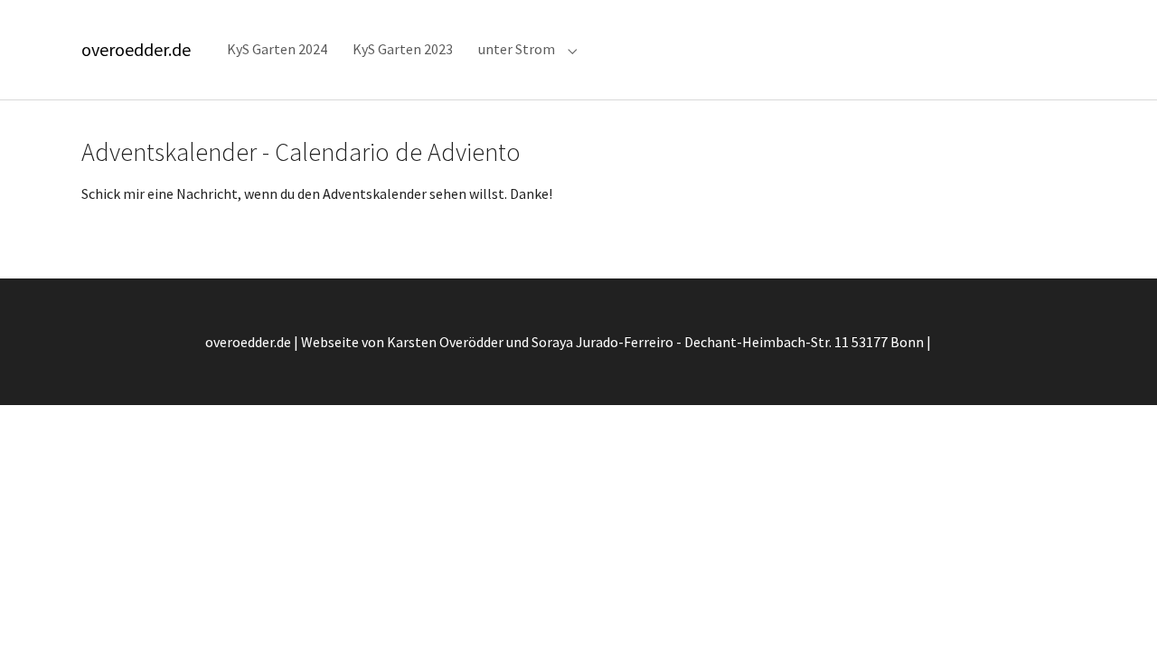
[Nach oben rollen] (1117, 611)
